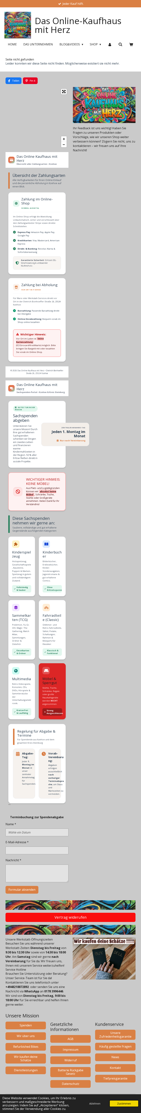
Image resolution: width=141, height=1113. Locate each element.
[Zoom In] (64, 139)
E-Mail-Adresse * (17, 842)
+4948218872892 (17, 987)
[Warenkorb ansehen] (131, 44)
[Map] (37, 118)
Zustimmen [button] (124, 1103)
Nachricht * (13, 860)
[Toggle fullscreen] (64, 91)
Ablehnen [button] (94, 1103)
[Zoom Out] (64, 144)
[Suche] (120, 44)
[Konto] (110, 44)
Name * (11, 824)
